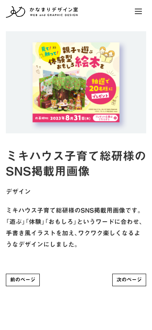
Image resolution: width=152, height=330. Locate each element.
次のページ (129, 279)
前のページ (22, 279)
